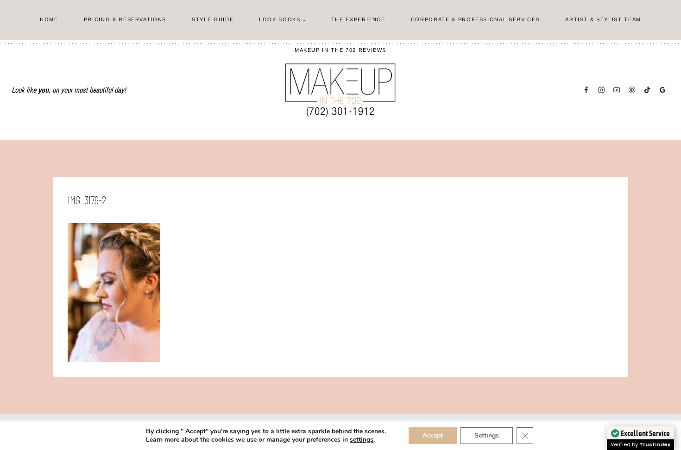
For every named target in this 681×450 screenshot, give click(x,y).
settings (361, 440)
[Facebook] (586, 90)
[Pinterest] (632, 90)
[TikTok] (647, 90)
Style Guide (212, 19)
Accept (432, 435)
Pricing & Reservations (125, 19)
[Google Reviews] (662, 90)
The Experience (358, 19)
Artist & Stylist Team (603, 19)
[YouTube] (617, 90)
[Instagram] (601, 90)
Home (49, 19)
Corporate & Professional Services (475, 19)
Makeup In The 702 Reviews (340, 50)
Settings (486, 435)
